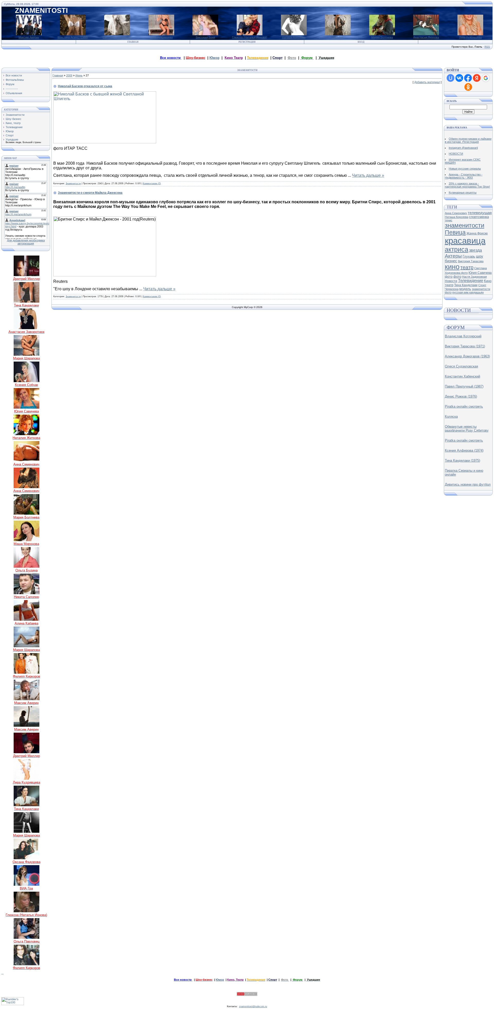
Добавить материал (427, 82)
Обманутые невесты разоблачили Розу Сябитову (467, 428)
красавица (465, 240)
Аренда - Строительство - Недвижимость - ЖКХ (463, 176)
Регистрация (247, 42)
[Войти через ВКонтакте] (459, 78)
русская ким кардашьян (468, 292)
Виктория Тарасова (470, 261)
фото (457, 276)
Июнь (79, 75)
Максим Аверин (29, 37)
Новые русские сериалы (465, 168)
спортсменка (479, 217)
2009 (69, 75)
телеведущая (480, 213)
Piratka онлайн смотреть (464, 406)
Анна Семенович (456, 213)
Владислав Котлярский (463, 336)
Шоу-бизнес (13, 118)
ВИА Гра (337, 37)
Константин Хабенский (462, 376)
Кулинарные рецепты (463, 192)
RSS (487, 46)
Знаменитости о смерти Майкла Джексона (90, 193)
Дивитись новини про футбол (468, 484)
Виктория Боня (205, 37)
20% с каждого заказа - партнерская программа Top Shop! (467, 185)
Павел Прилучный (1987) (464, 386)
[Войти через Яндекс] (477, 78)
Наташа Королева (293, 37)
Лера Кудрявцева (161, 37)
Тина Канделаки (466, 285)
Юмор (214, 58)
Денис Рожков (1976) (461, 396)
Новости (451, 281)
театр (466, 267)
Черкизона (451, 289)
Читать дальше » (368, 175)
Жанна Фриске (477, 233)
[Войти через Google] (486, 78)
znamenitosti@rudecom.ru (253, 1006)
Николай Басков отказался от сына (85, 86)
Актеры (453, 256)
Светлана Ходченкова (117, 37)
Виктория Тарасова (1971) (465, 346)
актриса (456, 249)
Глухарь (469, 256)
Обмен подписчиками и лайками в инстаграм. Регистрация (468, 140)
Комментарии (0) (152, 183)
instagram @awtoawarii (463, 147)
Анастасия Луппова (426, 37)
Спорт (10, 135)
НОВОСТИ (456, 153)
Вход (361, 42)
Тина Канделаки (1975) (462, 460)
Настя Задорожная (474, 276)
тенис (448, 220)
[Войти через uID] (450, 78)
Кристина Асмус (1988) (73, 37)
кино (452, 267)
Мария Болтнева (382, 37)
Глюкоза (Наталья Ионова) (249, 37)
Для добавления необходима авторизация (26, 242)
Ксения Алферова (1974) (464, 450)
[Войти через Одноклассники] (468, 87)
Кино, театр (13, 123)
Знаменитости (15, 114)
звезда (475, 250)
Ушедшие (12, 139)
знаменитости (464, 225)
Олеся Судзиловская (461, 366)
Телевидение (14, 127)
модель (465, 289)
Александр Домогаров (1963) (467, 356)
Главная (132, 42)
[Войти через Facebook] (468, 78)
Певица (455, 232)
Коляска (451, 416)
